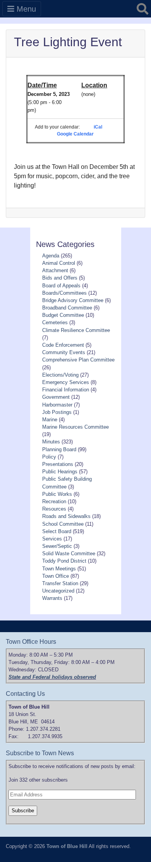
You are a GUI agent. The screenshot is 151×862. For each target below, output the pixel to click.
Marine (49, 419)
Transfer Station (60, 583)
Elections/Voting (60, 375)
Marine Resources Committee (75, 427)
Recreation (54, 501)
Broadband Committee (67, 308)
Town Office (55, 576)
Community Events (63, 352)
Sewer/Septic (57, 546)
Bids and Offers (59, 278)
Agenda (50, 256)
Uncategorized (58, 591)
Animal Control (58, 263)
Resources (54, 509)
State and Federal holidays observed (52, 677)
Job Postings (57, 412)
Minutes (51, 442)
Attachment (55, 270)
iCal (98, 127)
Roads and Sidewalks (66, 516)
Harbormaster (57, 405)
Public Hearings (59, 471)
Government (56, 397)
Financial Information (65, 390)
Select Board (56, 531)
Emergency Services (65, 382)
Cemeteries (55, 322)
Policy (49, 457)
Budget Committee (63, 315)
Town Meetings (59, 569)
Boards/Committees (64, 293)
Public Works (57, 494)
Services (52, 539)
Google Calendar (75, 134)
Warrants (52, 598)
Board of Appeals (61, 285)
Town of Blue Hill (67, 846)
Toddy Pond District (64, 561)
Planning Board (59, 449)
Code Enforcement (63, 345)
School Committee (63, 524)
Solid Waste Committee (68, 553)
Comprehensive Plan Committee (78, 360)
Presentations (57, 464)
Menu (25, 9)
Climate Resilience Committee (76, 330)
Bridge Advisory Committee (72, 300)
